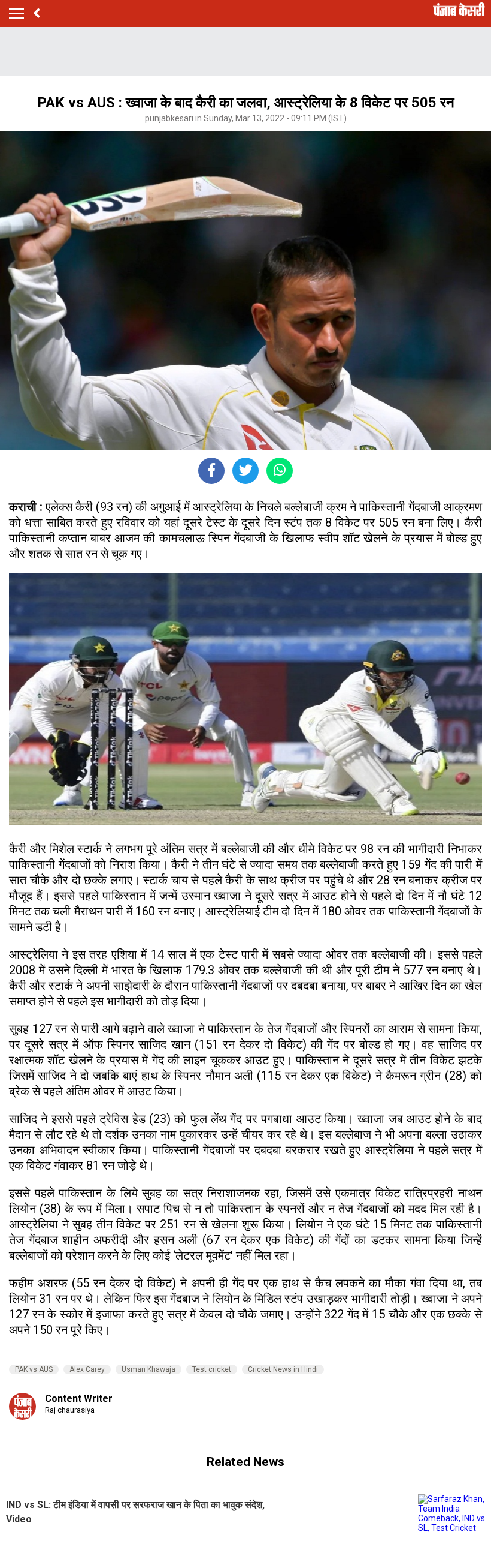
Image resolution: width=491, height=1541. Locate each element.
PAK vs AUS (34, 1369)
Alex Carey (87, 1369)
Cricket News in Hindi (283, 1369)
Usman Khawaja (148, 1369)
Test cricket (211, 1369)
